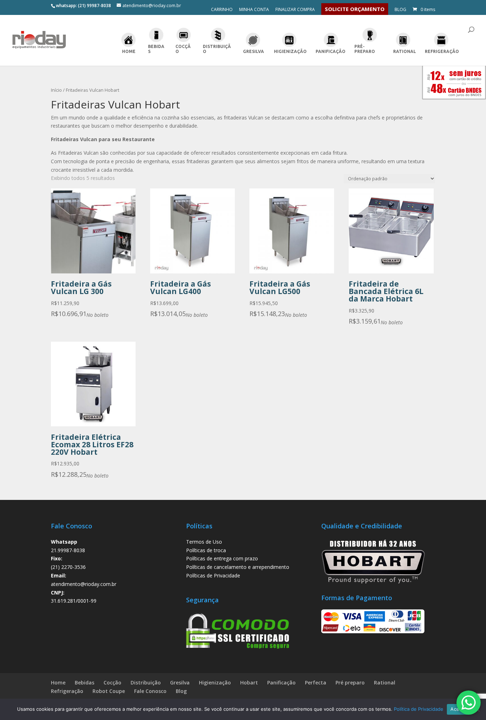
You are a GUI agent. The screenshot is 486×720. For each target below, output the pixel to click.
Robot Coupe (109, 691)
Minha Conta (254, 9)
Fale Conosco (150, 691)
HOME (129, 51)
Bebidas (156, 49)
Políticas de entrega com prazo (222, 558)
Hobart (249, 682)
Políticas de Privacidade (213, 575)
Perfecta (315, 682)
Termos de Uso (204, 541)
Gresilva (253, 51)
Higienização (290, 51)
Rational (404, 51)
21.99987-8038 (68, 550)
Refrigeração (442, 51)
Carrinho (222, 9)
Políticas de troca (206, 550)
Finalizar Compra (295, 9)
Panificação (330, 51)
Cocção (183, 49)
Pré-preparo (364, 49)
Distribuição (217, 49)
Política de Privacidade (418, 709)
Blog (400, 9)
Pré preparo (350, 682)
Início (56, 90)
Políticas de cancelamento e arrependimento (237, 567)
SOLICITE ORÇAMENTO (355, 8)
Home (58, 682)
